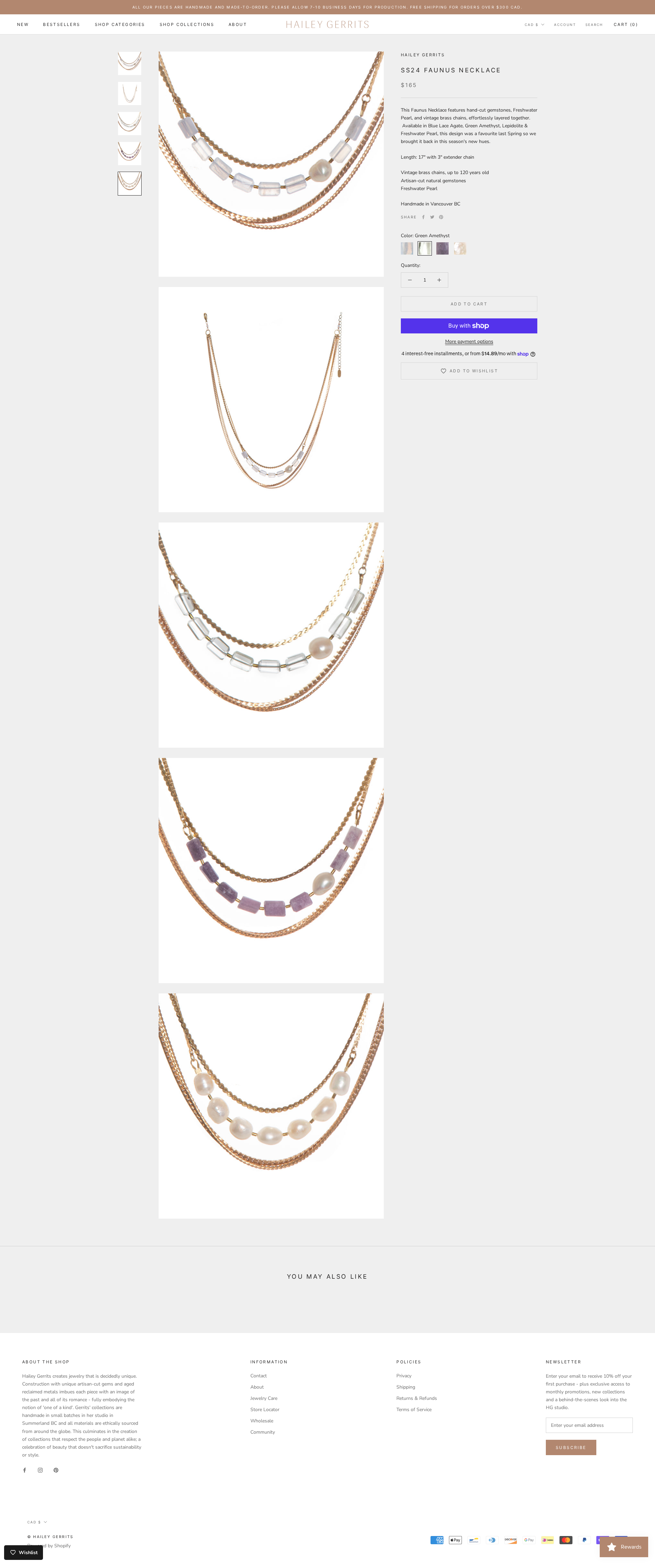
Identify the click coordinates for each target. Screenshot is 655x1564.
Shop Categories (120, 24)
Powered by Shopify (49, 1546)
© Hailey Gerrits (50, 1536)
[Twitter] (432, 217)
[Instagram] (40, 1470)
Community (262, 1432)
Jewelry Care (263, 1398)
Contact (258, 1376)
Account (565, 25)
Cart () (626, 24)
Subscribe (571, 1447)
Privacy (403, 1376)
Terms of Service (414, 1409)
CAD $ (531, 25)
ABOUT (238, 24)
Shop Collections (187, 24)
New (23, 24)
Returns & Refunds (416, 1398)
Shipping (405, 1387)
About (257, 1387)
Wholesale (261, 1421)
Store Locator (264, 1409)
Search (594, 25)
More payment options (469, 341)
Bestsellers (61, 24)
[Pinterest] (441, 217)
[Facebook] (423, 217)
